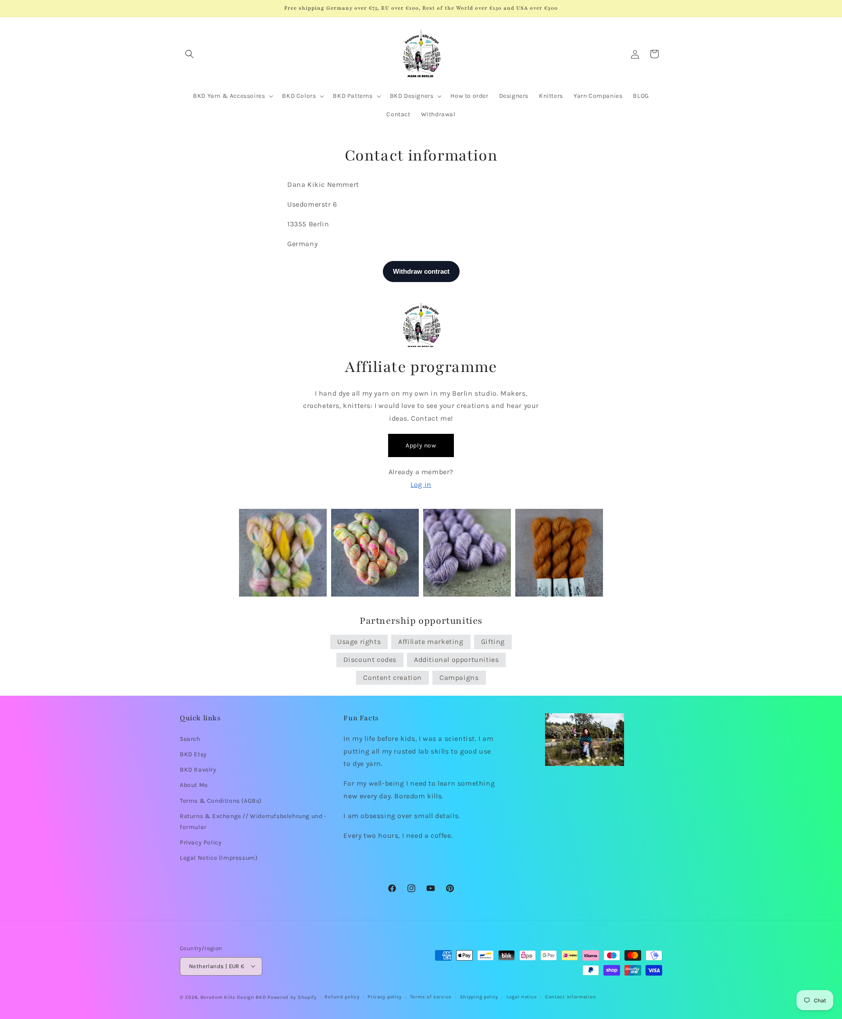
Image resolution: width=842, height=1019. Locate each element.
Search (190, 738)
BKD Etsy (193, 754)
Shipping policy (479, 996)
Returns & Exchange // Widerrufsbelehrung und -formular (253, 821)
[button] (189, 54)
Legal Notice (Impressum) (218, 858)
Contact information (570, 996)
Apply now (421, 445)
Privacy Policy (200, 842)
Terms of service (431, 996)
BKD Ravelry (198, 769)
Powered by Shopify (292, 997)
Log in (421, 484)
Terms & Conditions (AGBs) (221, 800)
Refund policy (342, 996)
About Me (194, 785)
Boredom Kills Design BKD (234, 997)
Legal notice (522, 996)
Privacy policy (384, 996)
